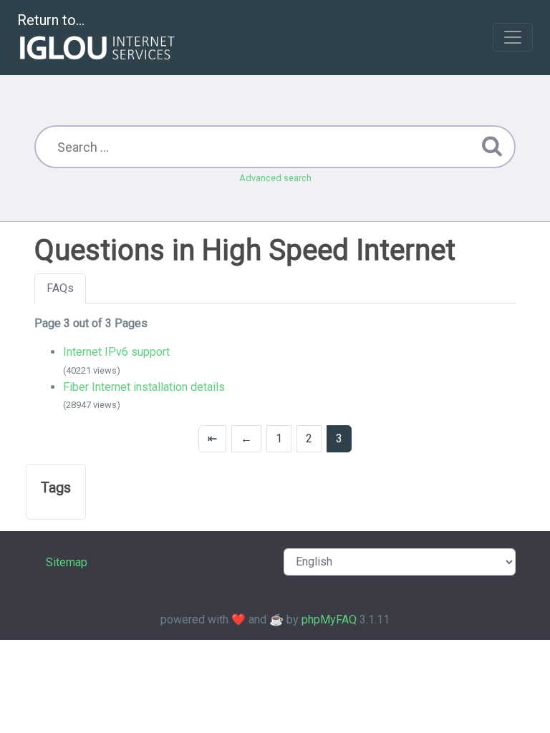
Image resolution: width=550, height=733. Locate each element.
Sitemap (66, 562)
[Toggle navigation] (513, 37)
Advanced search (275, 178)
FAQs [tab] (60, 288)
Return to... (51, 20)
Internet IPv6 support (116, 352)
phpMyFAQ (329, 619)
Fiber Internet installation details (144, 387)
